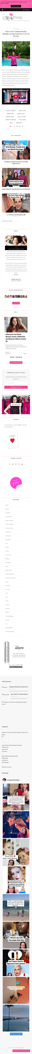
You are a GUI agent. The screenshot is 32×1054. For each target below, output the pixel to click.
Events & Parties (9, 520)
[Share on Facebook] (14, 126)
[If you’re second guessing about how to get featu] (16, 1018)
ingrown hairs (10, 116)
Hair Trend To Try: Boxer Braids (19, 694)
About (7, 505)
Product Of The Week (11, 578)
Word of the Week (10, 631)
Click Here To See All (6, 767)
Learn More (15, 6)
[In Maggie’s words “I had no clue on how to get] (16, 797)
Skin (7, 593)
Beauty (27, 353)
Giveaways (8, 535)
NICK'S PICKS (9, 570)
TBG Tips (8, 608)
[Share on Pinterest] (22, 126)
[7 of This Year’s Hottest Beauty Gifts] (16, 203)
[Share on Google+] (20, 126)
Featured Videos (9, 528)
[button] (11, 357)
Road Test (8, 585)
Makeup (7, 558)
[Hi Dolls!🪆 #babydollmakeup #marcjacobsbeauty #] (16, 852)
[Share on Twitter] (17, 126)
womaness (19, 122)
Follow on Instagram (17, 1034)
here (20, 425)
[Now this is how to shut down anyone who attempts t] (16, 824)
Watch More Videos (16, 362)
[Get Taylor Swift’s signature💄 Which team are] (16, 962)
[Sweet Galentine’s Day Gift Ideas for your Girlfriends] (16, 177)
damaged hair (21, 113)
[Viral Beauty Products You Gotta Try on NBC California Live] (16, 150)
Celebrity (8, 512)
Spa (7, 597)
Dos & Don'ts (9, 516)
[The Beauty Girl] (16, 17)
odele (11, 122)
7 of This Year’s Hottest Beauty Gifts (16, 214)
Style (7, 601)
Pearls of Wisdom (10, 574)
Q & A (7, 581)
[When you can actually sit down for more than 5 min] (16, 990)
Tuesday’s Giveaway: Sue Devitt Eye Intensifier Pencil (19, 687)
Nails (7, 566)
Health (7, 547)
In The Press (16, 29)
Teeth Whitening (9, 616)
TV (6, 624)
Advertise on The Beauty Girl (21, 1050)
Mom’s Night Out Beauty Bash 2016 (10, 756)
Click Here (16, 303)
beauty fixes (22, 110)
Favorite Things (9, 524)
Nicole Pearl (10, 352)
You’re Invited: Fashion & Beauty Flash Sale (12, 745)
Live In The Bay (22, 116)
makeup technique (11, 119)
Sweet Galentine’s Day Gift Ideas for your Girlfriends (16, 189)
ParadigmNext (21, 1047)
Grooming (8, 539)
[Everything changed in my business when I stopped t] (16, 907)
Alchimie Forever (10, 110)
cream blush (10, 113)
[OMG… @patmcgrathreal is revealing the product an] (16, 879)
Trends (7, 620)
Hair (7, 543)
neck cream (22, 119)
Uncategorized (9, 627)
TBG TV (7, 612)
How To (7, 551)
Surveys (8, 604)
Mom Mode (8, 562)
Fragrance (8, 532)
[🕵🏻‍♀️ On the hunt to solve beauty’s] (16, 935)
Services (8, 589)
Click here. (16, 274)
